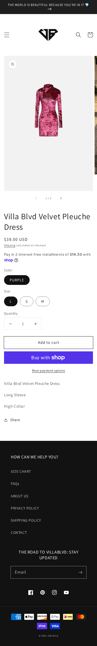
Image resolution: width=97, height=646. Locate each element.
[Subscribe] (80, 572)
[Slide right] (61, 198)
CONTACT (19, 532)
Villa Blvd (53, 635)
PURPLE (17, 280)
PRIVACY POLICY (25, 508)
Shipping (9, 245)
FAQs (15, 483)
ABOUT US (19, 496)
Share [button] (15, 419)
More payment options (48, 370)
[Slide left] (36, 198)
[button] (7, 35)
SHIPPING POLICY (26, 520)
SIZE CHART (21, 471)
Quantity (11, 313)
